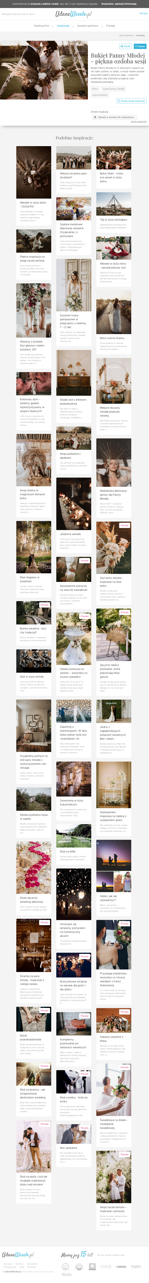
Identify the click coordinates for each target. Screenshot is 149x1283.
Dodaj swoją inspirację (133, 101)
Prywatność (10, 1267)
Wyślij (127, 46)
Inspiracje (63, 26)
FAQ (21, 1267)
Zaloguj (143, 13)
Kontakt (32, 1267)
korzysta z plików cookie (45, 4)
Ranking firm (41, 26)
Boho (95, 89)
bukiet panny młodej (113, 89)
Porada (124, 525)
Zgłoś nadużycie (139, 122)
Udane (74, 14)
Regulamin (32, 1264)
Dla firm (19, 1264)
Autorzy (8, 1264)
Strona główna (126, 36)
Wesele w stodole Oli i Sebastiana (116, 117)
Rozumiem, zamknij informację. (119, 4)
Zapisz (141, 46)
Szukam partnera (87, 26)
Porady (110, 26)
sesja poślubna (99, 95)
